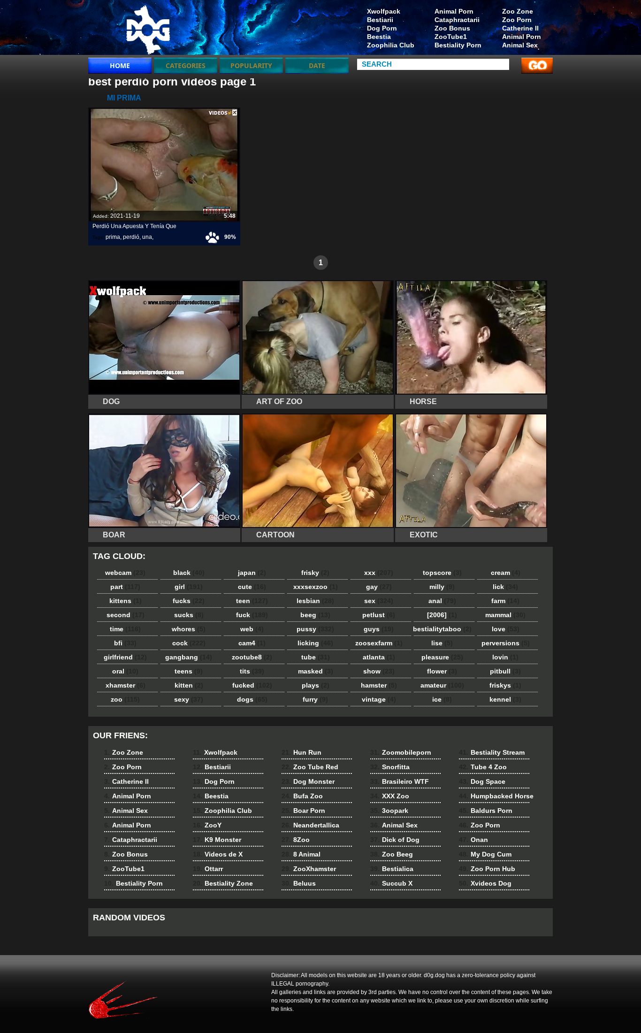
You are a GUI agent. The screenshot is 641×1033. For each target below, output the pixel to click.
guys (379, 629)
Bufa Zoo (302, 796)
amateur (442, 685)
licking (315, 643)
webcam (125, 572)
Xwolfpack (383, 11)
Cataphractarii (457, 19)
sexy (188, 699)
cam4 (252, 643)
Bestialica (391, 868)
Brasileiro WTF (399, 781)
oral (125, 671)
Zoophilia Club (390, 45)
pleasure (442, 657)
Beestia (379, 36)
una (147, 237)
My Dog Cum (485, 854)
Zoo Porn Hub (487, 868)
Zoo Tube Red (310, 767)
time (125, 629)
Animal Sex (520, 45)
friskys (505, 685)
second (126, 615)
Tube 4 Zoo (483, 767)
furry (315, 699)
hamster (379, 685)
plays (315, 685)
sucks (189, 615)
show (379, 671)
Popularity (251, 65)
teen (252, 600)
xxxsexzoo (315, 586)
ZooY (207, 825)
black (189, 572)
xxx (378, 572)
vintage (379, 699)
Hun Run (301, 752)
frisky (315, 572)
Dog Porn (382, 28)
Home (120, 65)
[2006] (442, 615)
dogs (252, 699)
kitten (189, 685)
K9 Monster (217, 839)
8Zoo (296, 839)
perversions (505, 643)
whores (189, 629)
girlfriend (125, 657)
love (505, 629)
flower (442, 671)
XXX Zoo (389, 796)
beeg (315, 615)
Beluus (299, 883)
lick (505, 586)
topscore (442, 572)
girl (189, 586)
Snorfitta (390, 767)
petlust (378, 615)
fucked (252, 685)
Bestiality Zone (223, 883)
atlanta (379, 657)
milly (442, 586)
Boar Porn (303, 810)
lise (442, 643)
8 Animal (301, 854)
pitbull (505, 671)
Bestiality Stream (492, 752)
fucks (189, 600)
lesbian (315, 600)
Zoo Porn (517, 19)
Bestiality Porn (458, 45)
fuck (252, 615)
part (125, 586)
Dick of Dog (395, 839)
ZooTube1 (451, 36)
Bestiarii (380, 19)
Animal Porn (521, 36)
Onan (473, 839)
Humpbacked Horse (496, 796)
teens (189, 671)
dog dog (147, 29)
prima (113, 237)
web (252, 629)
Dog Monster (308, 781)
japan (252, 572)
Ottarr (208, 868)
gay (379, 586)
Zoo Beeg (391, 854)
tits (252, 671)
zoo (125, 699)
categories (186, 65)
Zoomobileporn (400, 752)
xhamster (125, 685)
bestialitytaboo (442, 629)
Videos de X (218, 854)
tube (315, 657)
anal (442, 600)
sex (378, 600)
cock (189, 643)
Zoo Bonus (452, 28)
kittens (125, 600)
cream (505, 572)
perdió (131, 237)
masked (315, 671)
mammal (505, 615)
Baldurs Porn (485, 810)
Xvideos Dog (485, 883)
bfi (125, 643)
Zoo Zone (517, 11)
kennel (505, 699)
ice (442, 699)
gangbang (188, 657)
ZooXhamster (309, 868)
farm (505, 600)
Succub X (391, 883)
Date (317, 65)
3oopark (389, 810)
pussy (315, 629)
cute (252, 586)
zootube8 (252, 657)
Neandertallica (310, 825)
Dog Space (482, 781)
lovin (505, 657)
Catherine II (520, 28)
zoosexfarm (379, 643)
